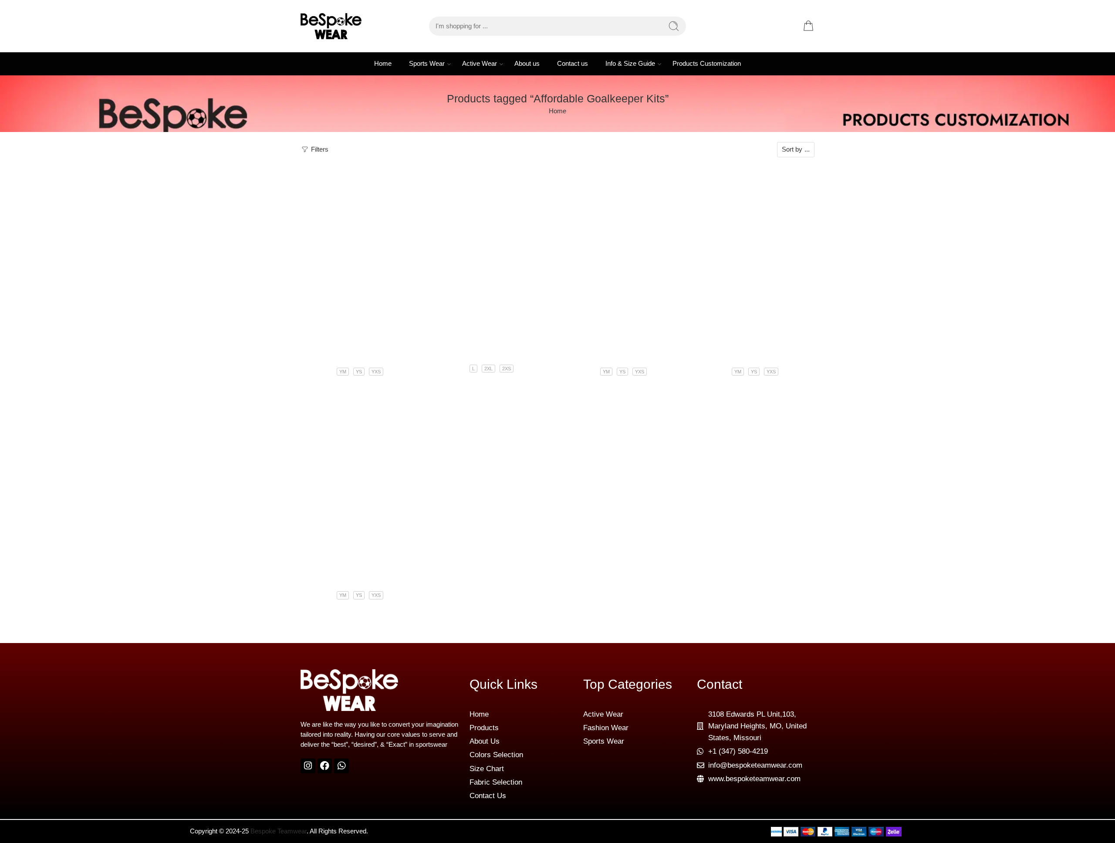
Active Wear (479, 63)
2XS (506, 368)
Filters (318, 149)
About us (527, 63)
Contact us (572, 63)
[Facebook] (325, 765)
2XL (488, 368)
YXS (376, 371)
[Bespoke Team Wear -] (331, 26)
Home (383, 63)
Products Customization (706, 63)
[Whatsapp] (341, 765)
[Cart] (808, 26)
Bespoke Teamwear (278, 831)
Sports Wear (427, 63)
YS (359, 371)
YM (342, 371)
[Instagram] (308, 765)
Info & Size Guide (630, 63)
